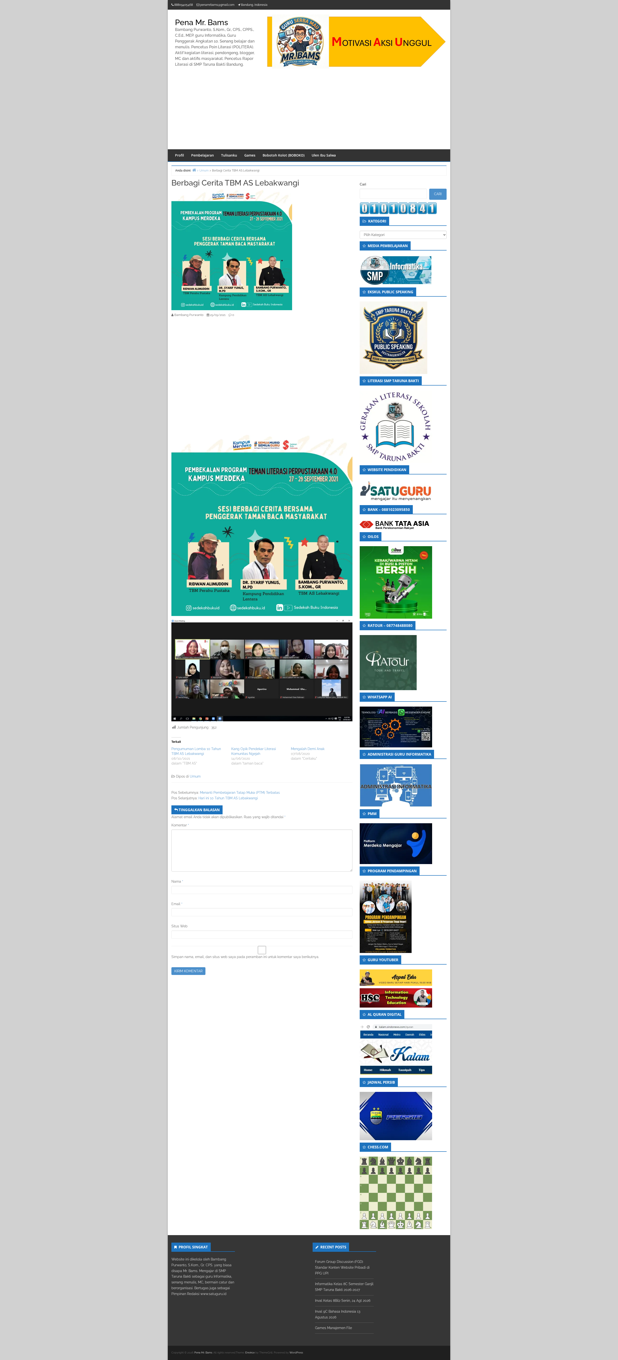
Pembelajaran (202, 155)
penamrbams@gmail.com (217, 5)
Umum (195, 776)
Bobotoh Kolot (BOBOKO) (283, 155)
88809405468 (183, 5)
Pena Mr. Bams (201, 22)
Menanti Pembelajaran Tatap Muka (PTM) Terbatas (240, 793)
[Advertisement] (309, 113)
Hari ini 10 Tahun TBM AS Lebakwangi (228, 798)
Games (249, 155)
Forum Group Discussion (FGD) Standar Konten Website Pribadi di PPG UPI (342, 1267)
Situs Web (179, 926)
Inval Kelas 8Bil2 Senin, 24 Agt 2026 (342, 1301)
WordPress (296, 1352)
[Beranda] (194, 170)
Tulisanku (229, 155)
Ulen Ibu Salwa (324, 155)
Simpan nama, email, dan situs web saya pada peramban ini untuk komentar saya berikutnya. (245, 957)
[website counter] (398, 208)
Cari (363, 184)
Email (177, 904)
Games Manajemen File (333, 1328)
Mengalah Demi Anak (307, 749)
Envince (250, 1352)
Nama (177, 881)
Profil (179, 155)
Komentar (180, 825)
